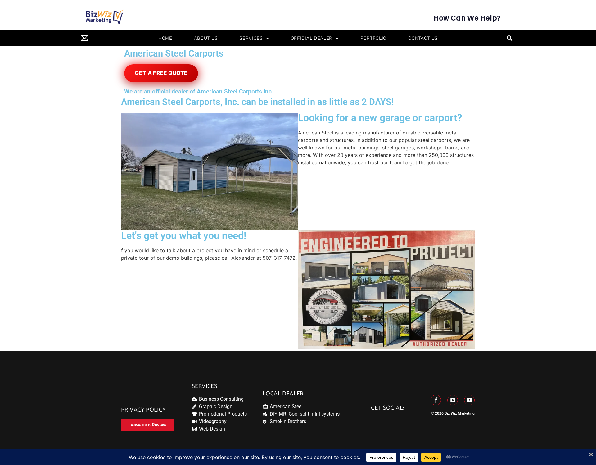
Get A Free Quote (161, 73)
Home (165, 38)
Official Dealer (312, 38)
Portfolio (373, 38)
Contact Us (423, 38)
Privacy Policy (143, 410)
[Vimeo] (452, 400)
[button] (509, 38)
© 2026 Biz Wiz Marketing (453, 413)
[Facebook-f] (436, 400)
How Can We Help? (467, 18)
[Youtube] (469, 400)
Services (251, 38)
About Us (206, 38)
